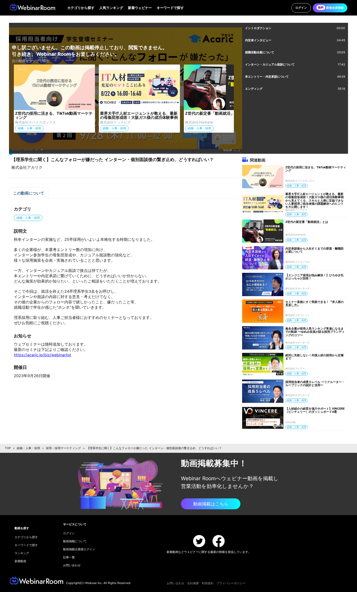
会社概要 (193, 583)
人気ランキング (111, 8)
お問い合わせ (175, 583)
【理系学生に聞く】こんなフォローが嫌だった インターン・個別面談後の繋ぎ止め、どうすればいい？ (154, 448)
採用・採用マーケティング (63, 448)
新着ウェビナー (140, 8)
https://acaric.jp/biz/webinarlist (42, 354)
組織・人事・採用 (28, 448)
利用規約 (207, 583)
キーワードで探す (170, 8)
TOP (8, 448)
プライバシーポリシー (231, 583)
